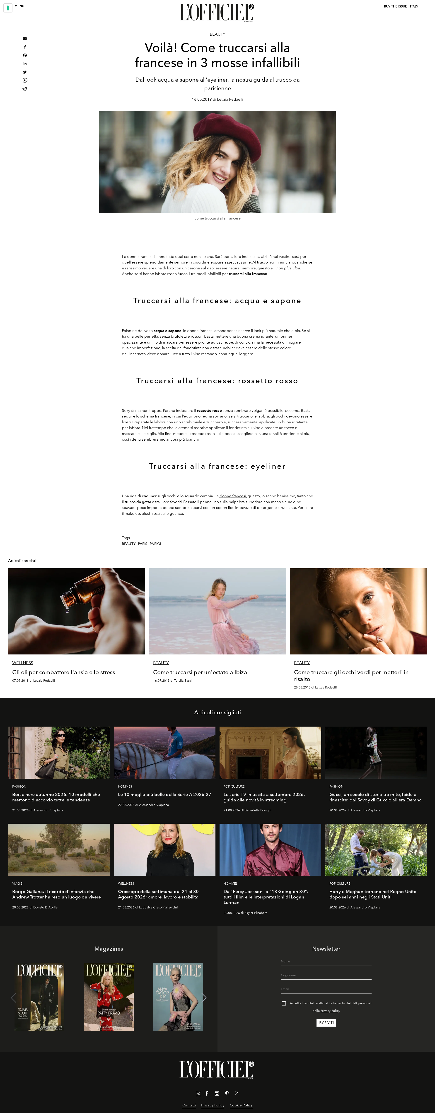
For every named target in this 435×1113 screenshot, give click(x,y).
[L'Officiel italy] (217, 13)
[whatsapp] (25, 81)
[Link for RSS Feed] (236, 1094)
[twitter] (25, 72)
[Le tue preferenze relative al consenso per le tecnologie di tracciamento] (8, 8)
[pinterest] (25, 56)
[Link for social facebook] (207, 1094)
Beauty (217, 34)
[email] (25, 39)
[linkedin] (25, 64)
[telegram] (25, 89)
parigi (155, 544)
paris (142, 544)
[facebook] (25, 47)
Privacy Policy (330, 1011)
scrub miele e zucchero (202, 422)
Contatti (189, 1105)
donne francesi (232, 496)
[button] (204, 998)
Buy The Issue (395, 6)
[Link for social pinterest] (227, 1094)
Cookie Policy (241, 1105)
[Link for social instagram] (217, 1094)
